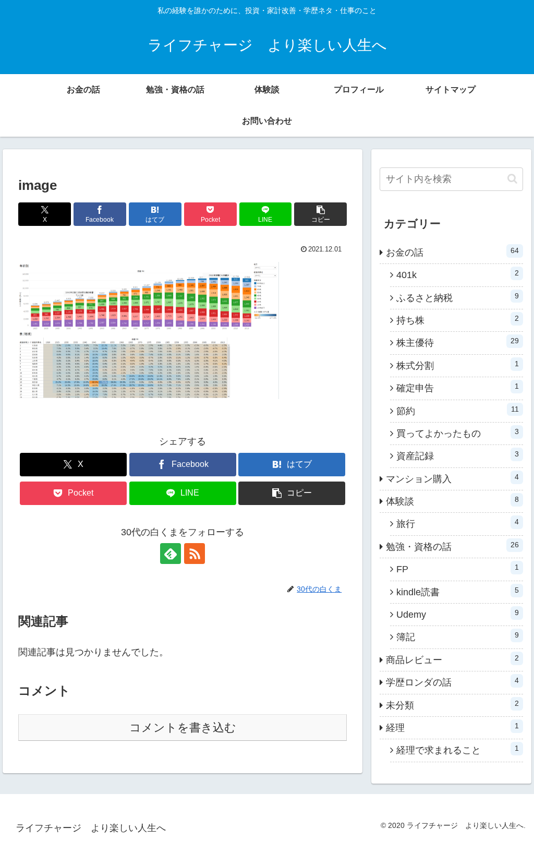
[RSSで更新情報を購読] (194, 553)
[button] (320, 214)
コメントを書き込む (182, 727)
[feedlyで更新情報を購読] (170, 553)
